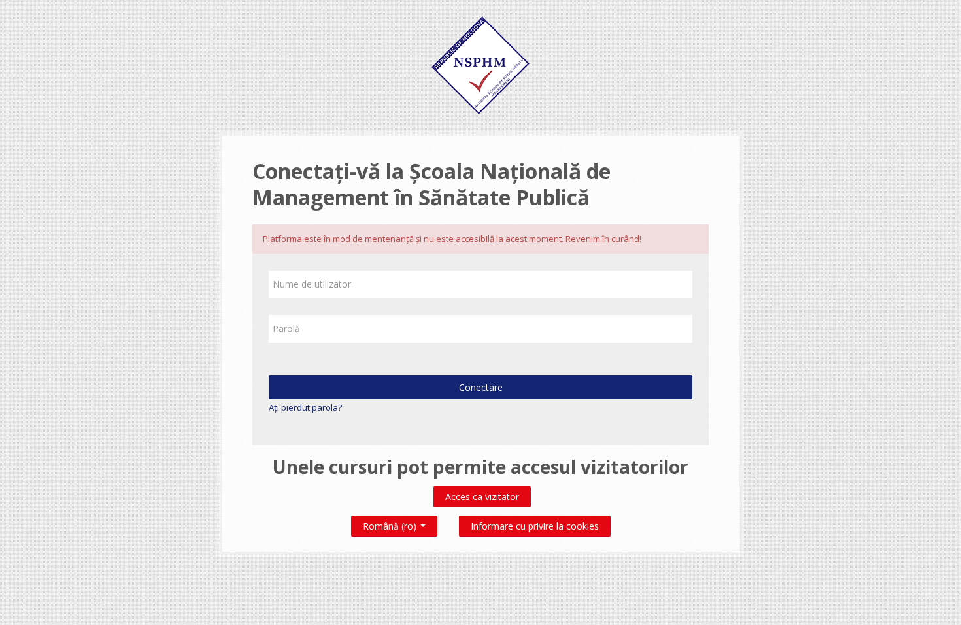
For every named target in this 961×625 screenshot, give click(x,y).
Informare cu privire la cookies (535, 526)
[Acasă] (480, 64)
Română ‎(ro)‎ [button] (391, 523)
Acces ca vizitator (482, 496)
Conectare (481, 387)
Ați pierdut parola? (305, 407)
